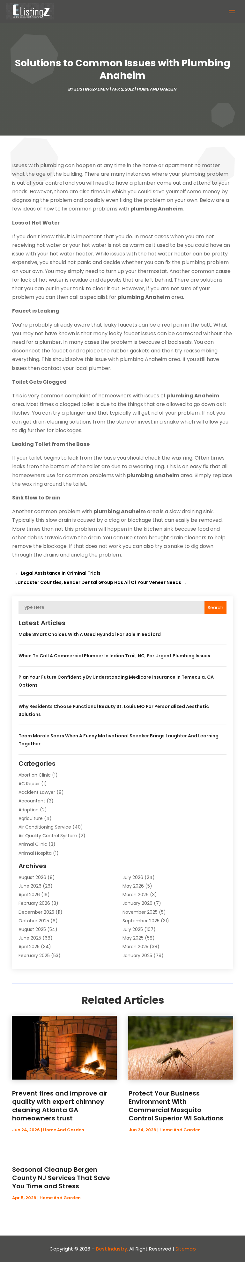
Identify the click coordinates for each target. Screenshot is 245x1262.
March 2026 (135, 894)
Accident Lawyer (37, 792)
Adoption (29, 810)
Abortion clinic (35, 775)
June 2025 (30, 938)
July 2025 (132, 929)
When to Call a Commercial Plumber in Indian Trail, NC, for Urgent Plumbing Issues (114, 656)
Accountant (32, 801)
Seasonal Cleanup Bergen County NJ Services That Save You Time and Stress (61, 1178)
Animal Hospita (35, 853)
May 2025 (133, 938)
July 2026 (132, 877)
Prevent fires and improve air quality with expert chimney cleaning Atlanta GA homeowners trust (60, 1106)
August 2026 (32, 877)
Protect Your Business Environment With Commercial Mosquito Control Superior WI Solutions (176, 1106)
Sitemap (185, 1248)
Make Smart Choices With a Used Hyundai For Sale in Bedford (90, 634)
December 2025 (36, 912)
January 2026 (137, 903)
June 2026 (30, 886)
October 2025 (34, 921)
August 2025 (32, 929)
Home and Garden (157, 89)
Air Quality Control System (48, 835)
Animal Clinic (33, 844)
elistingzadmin (91, 89)
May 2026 (133, 886)
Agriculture (31, 818)
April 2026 (29, 894)
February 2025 (34, 955)
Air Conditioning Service (45, 827)
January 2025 (137, 955)
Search (215, 607)
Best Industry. (112, 1248)
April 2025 (29, 946)
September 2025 (141, 921)
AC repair (29, 783)
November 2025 (140, 912)
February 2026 (34, 903)
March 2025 (135, 946)
